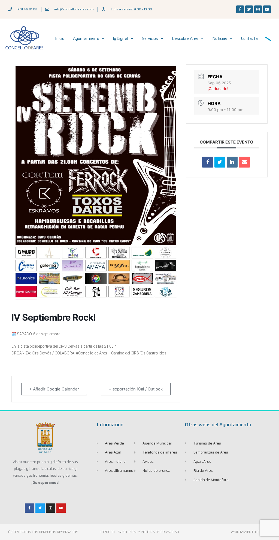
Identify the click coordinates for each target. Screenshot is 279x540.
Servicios (150, 38)
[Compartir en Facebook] (207, 162)
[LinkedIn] (232, 162)
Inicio (59, 38)
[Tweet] (219, 162)
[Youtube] (267, 9)
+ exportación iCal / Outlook (136, 389)
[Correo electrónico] (244, 162)
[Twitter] (249, 9)
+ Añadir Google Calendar (54, 389)
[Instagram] (258, 9)
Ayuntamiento (86, 38)
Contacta (249, 38)
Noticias (219, 38)
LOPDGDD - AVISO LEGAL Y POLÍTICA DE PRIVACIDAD (139, 531)
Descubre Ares (185, 38)
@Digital (120, 38)
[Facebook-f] (240, 9)
